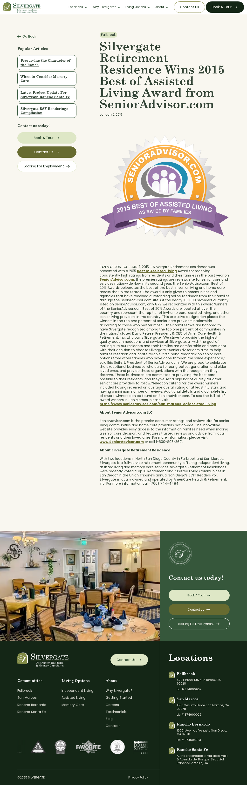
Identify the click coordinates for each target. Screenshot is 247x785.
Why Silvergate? (104, 7)
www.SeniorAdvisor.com (122, 442)
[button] (77, 7)
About (159, 7)
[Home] (22, 7)
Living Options (135, 7)
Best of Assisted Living (157, 271)
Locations (76, 7)
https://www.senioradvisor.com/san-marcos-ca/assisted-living (158, 404)
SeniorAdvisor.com (117, 279)
